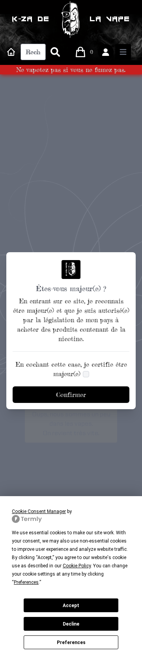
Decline (71, 624)
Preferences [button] (26, 582)
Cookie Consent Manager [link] (39, 511)
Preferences (71, 642)
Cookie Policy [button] (77, 566)
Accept (71, 605)
